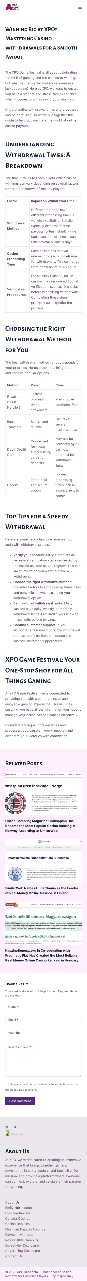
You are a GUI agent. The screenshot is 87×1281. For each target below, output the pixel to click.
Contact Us (14, 1256)
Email (13, 1020)
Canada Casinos (17, 1218)
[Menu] (80, 7)
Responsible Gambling (22, 1240)
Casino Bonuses (17, 1224)
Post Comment (20, 1101)
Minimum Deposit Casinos (25, 1229)
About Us (12, 1202)
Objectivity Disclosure (22, 1245)
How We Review (17, 1213)
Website (14, 1033)
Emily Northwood (18, 1208)
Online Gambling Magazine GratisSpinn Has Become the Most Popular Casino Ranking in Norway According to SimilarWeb (40, 826)
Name (13, 1007)
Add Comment (19, 1047)
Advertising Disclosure (22, 1251)
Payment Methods (19, 1234)
